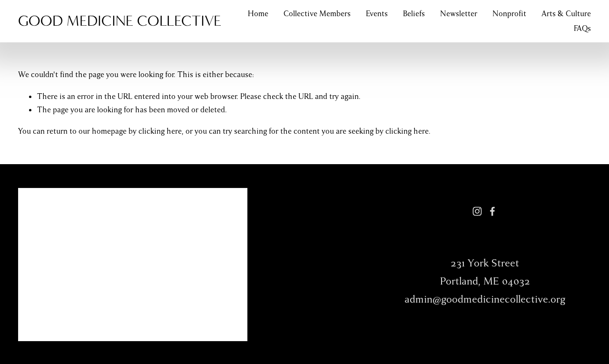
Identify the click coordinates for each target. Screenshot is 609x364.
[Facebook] (492, 211)
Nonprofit (509, 14)
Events (377, 14)
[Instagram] (477, 211)
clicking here (160, 131)
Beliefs (414, 14)
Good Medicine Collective (119, 21)
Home (258, 14)
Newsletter (458, 14)
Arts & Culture (566, 14)
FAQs (582, 28)
